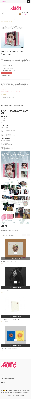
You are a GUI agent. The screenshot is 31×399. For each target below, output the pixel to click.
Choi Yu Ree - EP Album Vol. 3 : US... (8, 261)
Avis (26, 105)
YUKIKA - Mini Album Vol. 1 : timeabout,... (9, 348)
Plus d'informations (6, 105)
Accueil (2, 20)
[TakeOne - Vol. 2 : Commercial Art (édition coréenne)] (15, 277)
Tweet (4, 65)
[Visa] (2, 382)
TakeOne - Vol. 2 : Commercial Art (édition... (10, 290)
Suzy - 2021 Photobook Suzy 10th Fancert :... (10, 319)
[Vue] (15, 253)
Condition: (5, 70)
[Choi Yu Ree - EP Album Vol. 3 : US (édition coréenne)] (15, 248)
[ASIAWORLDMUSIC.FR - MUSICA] (15, 8)
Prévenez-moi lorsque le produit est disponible (11, 78)
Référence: (5, 68)
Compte (3, 1)
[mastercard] (4, 382)
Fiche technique (18, 105)
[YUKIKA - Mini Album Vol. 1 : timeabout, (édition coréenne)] (15, 335)
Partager (10, 65)
